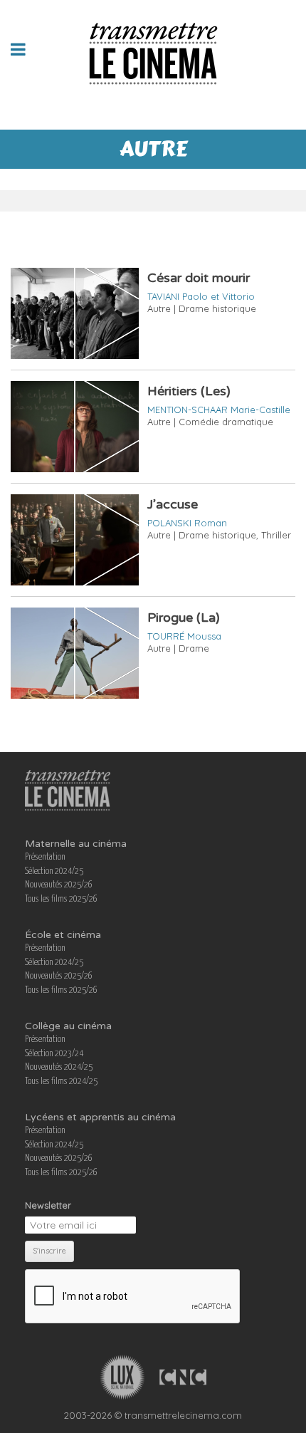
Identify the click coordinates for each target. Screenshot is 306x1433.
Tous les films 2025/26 (61, 899)
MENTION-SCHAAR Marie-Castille (218, 409)
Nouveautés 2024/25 (59, 1067)
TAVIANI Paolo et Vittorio (201, 296)
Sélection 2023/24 (54, 1053)
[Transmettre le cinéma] (153, 49)
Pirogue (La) (183, 617)
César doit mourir (198, 278)
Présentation (45, 857)
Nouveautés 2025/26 (59, 885)
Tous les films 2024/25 (61, 1081)
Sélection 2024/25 (54, 871)
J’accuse (172, 504)
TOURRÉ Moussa (184, 636)
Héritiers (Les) (189, 391)
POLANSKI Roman (187, 522)
